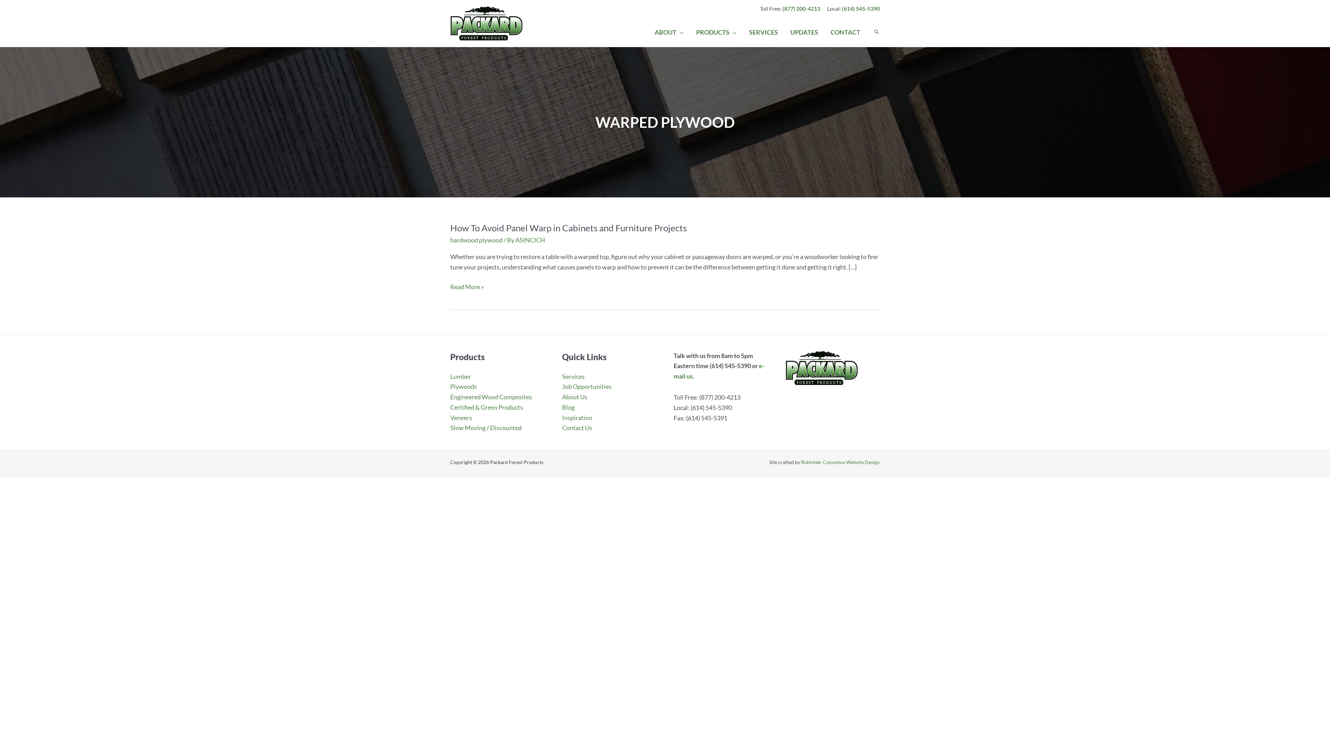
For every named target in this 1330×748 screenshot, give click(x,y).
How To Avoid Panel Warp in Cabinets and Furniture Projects (568, 227)
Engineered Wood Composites (491, 397)
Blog (568, 407)
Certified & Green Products (486, 407)
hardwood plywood (476, 240)
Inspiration (577, 417)
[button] (680, 32)
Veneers (461, 417)
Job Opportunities (587, 386)
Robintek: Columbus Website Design (840, 462)
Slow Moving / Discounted (486, 427)
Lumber (460, 376)
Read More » (467, 287)
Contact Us (577, 427)
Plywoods (463, 386)
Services (573, 376)
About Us (574, 397)
